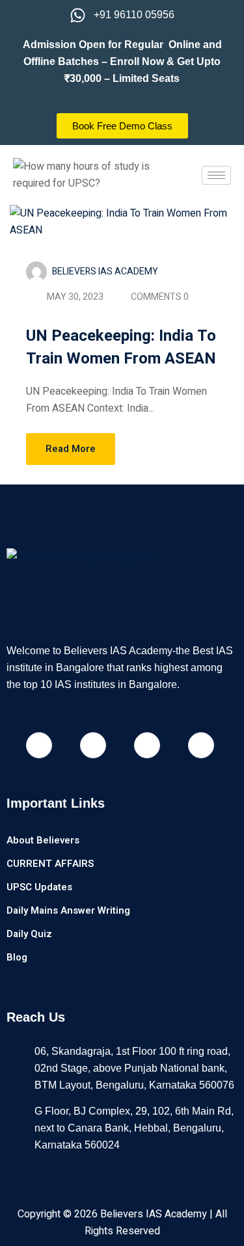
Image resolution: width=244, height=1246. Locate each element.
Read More (71, 449)
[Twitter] (201, 745)
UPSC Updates (39, 887)
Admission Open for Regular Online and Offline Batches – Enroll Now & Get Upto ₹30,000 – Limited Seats (122, 61)
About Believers (43, 840)
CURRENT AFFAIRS (50, 863)
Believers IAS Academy (105, 271)
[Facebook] (39, 745)
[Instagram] (93, 745)
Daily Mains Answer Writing (68, 910)
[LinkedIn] (147, 745)
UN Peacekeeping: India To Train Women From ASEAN (121, 347)
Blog (17, 957)
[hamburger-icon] (216, 175)
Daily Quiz (29, 934)
